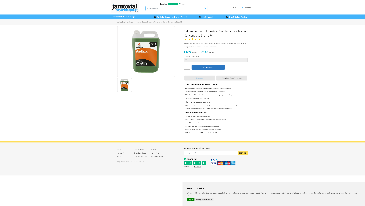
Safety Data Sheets (140, 153)
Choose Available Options (192, 57)
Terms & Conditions (157, 156)
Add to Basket (208, 67)
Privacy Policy (155, 149)
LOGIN (233, 7)
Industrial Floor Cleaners (125, 22)
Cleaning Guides (139, 149)
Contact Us (120, 153)
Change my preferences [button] (204, 199)
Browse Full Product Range (124, 17)
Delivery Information (140, 156)
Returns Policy (155, 153)
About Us (120, 149)
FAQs (119, 156)
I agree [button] (191, 199)
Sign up (242, 153)
